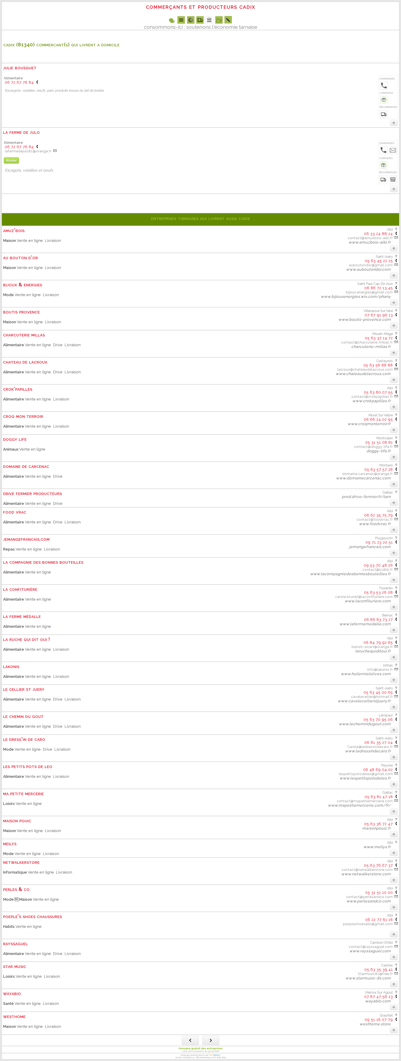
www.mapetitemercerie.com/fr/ (361, 805)
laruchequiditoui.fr (375, 651)
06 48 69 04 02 (378, 769)
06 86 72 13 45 (378, 288)
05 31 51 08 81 (379, 442)
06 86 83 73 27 (378, 619)
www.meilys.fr (379, 847)
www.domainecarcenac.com (365, 478)
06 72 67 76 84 (19, 82)
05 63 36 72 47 (378, 824)
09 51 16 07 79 (379, 1019)
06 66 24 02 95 (378, 419)
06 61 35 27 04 (378, 742)
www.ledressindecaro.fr (370, 751)
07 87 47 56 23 (378, 996)
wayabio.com (380, 1001)
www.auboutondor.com (370, 269)
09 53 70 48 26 (378, 565)
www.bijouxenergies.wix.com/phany (358, 296)
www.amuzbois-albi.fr (372, 242)
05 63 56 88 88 (378, 365)
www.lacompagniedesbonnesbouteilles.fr (352, 574)
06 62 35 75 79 (378, 515)
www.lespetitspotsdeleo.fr (367, 778)
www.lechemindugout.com (367, 724)
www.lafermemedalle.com (367, 624)
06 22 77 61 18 (379, 919)
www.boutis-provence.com (366, 319)
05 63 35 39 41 (378, 969)
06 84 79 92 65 (378, 642)
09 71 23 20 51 (379, 542)
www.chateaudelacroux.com (365, 373)
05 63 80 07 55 (378, 392)
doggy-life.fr (381, 451)
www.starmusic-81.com (370, 978)
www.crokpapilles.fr (373, 401)
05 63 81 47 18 (379, 796)
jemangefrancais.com (372, 546)
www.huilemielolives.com (368, 674)
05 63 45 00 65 (378, 692)
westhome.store (377, 1024)
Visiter (11, 160)
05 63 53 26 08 (378, 592)
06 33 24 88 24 (378, 233)
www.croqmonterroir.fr (371, 424)
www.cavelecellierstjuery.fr (366, 701)
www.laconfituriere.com (370, 601)
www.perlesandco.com (370, 901)
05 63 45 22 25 (379, 261)
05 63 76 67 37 (378, 865)
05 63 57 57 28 (378, 469)
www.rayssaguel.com (372, 951)
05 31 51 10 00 (379, 892)
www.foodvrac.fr (377, 524)
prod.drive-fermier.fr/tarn (368, 496)
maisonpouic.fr (378, 828)
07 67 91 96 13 (379, 315)
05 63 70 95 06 (378, 719)
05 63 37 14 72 (379, 338)
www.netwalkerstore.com (368, 874)
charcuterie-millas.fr (373, 346)
